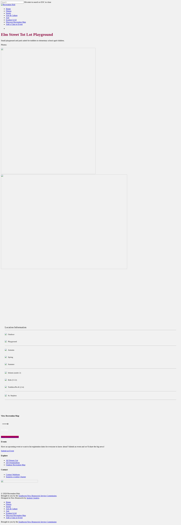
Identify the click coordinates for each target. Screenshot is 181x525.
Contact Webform (13, 475)
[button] (4, 430)
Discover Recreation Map (16, 515)
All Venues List (12, 460)
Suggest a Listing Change (16, 477)
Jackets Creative (33, 498)
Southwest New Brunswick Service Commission (38, 496)
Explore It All (11, 513)
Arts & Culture (11, 509)
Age (7, 511)
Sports (8, 507)
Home (8, 502)
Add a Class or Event (14, 518)
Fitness (8, 504)
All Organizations (13, 463)
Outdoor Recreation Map (15, 465)
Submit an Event (7, 451)
